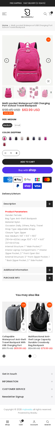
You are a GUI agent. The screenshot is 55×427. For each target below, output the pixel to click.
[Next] (48, 60)
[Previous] (6, 60)
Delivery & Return (11, 193)
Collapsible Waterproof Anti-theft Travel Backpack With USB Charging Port (14, 341)
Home (5, 25)
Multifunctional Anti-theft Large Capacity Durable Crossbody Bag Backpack (39, 341)
